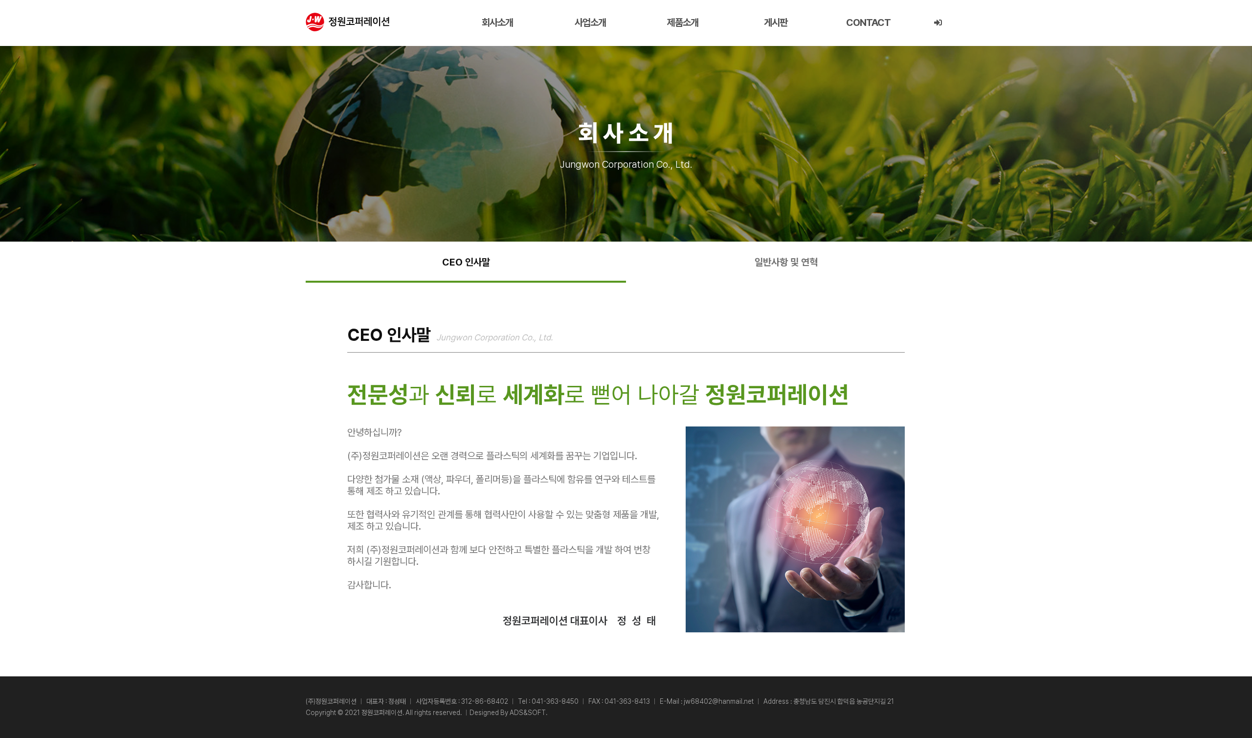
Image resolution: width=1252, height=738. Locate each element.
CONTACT (868, 22)
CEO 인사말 (466, 262)
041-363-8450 (555, 701)
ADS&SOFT (528, 712)
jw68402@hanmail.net (719, 701)
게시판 (775, 22)
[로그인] (937, 22)
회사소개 (497, 22)
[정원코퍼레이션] (347, 22)
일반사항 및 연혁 (786, 262)
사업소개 (590, 22)
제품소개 (682, 22)
